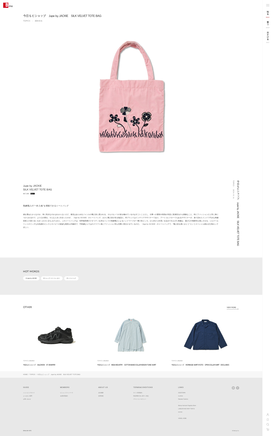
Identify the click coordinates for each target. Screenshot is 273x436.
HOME (25, 374)
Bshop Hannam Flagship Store (187, 405)
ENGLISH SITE (27, 430)
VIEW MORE (231, 307)
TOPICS (32, 374)
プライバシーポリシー (139, 399)
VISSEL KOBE (182, 418)
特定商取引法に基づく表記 (141, 396)
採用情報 (100, 396)
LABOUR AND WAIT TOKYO (186, 408)
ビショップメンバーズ (66, 392)
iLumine (180, 396)
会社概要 (100, 392)
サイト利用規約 (137, 392)
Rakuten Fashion (183, 399)
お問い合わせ (27, 399)
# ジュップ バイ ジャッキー (52, 278)
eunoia (180, 412)
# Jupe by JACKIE (31, 278)
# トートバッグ (71, 278)
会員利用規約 (64, 396)
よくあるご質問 (27, 396)
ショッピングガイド (29, 392)
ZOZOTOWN (181, 392)
